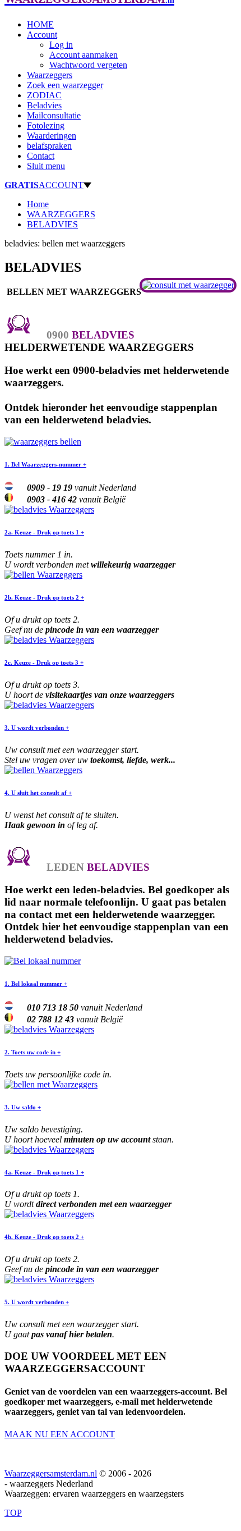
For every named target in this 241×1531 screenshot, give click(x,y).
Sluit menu (46, 166)
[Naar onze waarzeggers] (188, 285)
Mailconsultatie (54, 115)
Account (42, 34)
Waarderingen (51, 135)
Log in (61, 44)
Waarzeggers (49, 75)
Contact (40, 156)
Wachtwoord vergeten (88, 65)
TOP (13, 1513)
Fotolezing (45, 125)
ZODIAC (44, 95)
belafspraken (49, 145)
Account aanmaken (83, 55)
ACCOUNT (44, 185)
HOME (40, 24)
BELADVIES (52, 224)
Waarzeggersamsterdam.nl (50, 1473)
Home (38, 204)
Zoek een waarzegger (65, 85)
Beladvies (44, 105)
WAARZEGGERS (61, 214)
